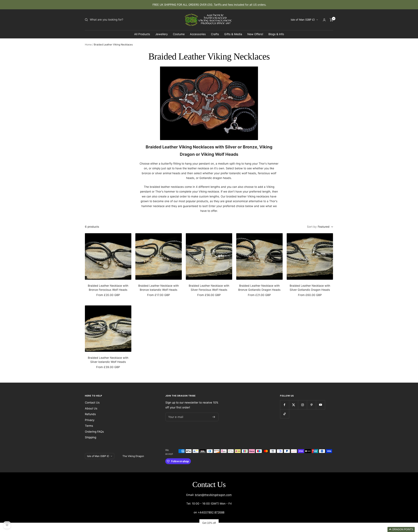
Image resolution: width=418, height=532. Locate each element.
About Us (91, 408)
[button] (401, 529)
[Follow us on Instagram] (302, 404)
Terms (89, 425)
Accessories (198, 34)
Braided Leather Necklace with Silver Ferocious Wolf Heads (209, 288)
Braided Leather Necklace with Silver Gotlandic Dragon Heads (310, 288)
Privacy (89, 420)
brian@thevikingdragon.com (213, 495)
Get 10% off (209, 523)
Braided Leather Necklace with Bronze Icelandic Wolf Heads (158, 288)
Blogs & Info (276, 34)
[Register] (213, 417)
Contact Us (92, 402)
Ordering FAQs (94, 431)
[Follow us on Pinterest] (311, 404)
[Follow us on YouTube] (320, 404)
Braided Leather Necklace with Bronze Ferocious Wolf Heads (108, 288)
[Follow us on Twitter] (293, 404)
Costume (179, 34)
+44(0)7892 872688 (211, 512)
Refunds (90, 414)
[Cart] (331, 19)
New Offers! (255, 34)
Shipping (90, 437)
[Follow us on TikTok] (284, 413)
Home (88, 44)
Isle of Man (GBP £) (303, 19)
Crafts (215, 34)
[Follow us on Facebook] (284, 404)
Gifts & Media (233, 34)
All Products (142, 34)
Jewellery (161, 34)
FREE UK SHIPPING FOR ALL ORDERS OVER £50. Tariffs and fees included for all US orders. (209, 4)
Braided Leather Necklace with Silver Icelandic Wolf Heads (108, 360)
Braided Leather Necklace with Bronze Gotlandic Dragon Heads (259, 288)
